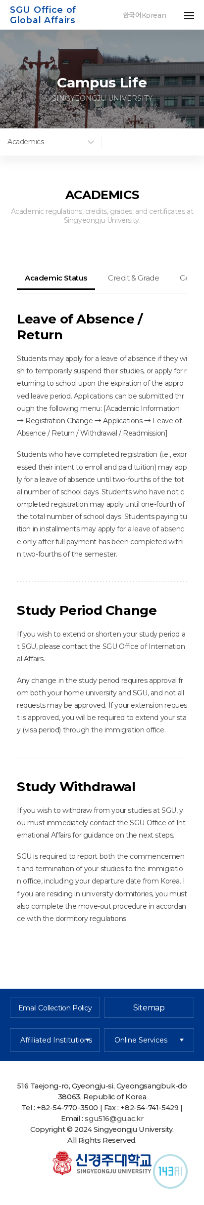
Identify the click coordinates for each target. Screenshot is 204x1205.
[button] (184, 15)
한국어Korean (144, 15)
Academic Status (56, 277)
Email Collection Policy (55, 1008)
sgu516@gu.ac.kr (114, 1118)
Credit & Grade (133, 277)
